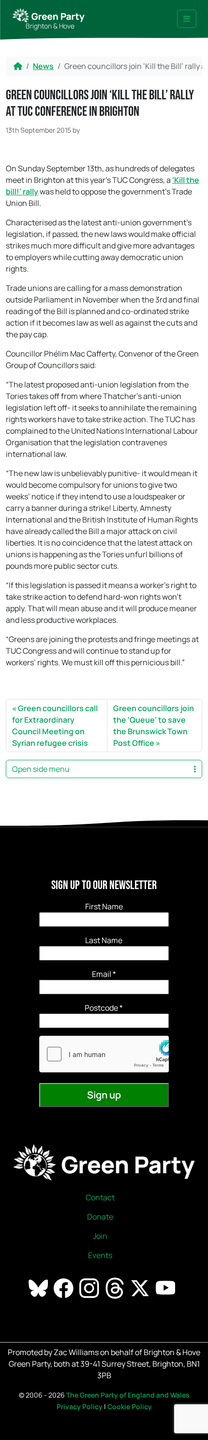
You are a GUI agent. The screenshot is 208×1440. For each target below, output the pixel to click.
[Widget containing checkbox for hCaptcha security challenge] (104, 1054)
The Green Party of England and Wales (128, 1394)
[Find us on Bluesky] (39, 1287)
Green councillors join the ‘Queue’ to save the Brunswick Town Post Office (153, 725)
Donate (100, 1216)
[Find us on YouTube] (166, 1287)
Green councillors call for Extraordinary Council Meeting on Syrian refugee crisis (55, 725)
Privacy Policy (80, 1406)
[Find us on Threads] (115, 1287)
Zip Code (104, 1008)
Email (104, 974)
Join (100, 1236)
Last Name (103, 940)
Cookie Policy (129, 1406)
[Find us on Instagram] (90, 1287)
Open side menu (41, 769)
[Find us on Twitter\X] (140, 1287)
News (43, 66)
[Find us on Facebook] (64, 1287)
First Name (104, 906)
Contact (100, 1197)
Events (100, 1255)
